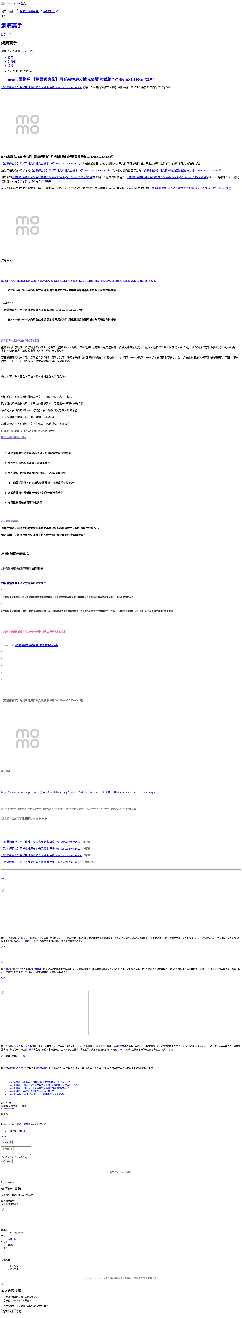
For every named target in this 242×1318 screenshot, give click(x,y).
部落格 (12, 61)
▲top (3, 1136)
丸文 (16, 1046)
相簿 (10, 57)
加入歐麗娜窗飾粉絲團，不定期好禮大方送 (36, 645)
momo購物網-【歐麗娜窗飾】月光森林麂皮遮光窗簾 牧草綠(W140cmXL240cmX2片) (81, 79)
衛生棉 (9, 1067)
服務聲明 (152, 1278)
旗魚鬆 (119, 1046)
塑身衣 (4, 947)
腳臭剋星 (25, 938)
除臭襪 (9, 938)
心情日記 (28, 51)
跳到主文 (6, 34)
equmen (19, 968)
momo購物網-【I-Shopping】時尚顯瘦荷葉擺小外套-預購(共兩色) (38, 1088)
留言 (33, 1124)
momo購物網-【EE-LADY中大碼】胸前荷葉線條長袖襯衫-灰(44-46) (39, 1082)
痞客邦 (27, 1124)
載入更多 (7, 1142)
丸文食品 (27, 1046)
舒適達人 (20, 1067)
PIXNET (96, 1278)
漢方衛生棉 (41, 1067)
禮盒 (23, 1055)
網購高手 (11, 26)
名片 (10, 65)
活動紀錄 (23, 1131)
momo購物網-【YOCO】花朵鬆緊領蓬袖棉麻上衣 (31, 1091)
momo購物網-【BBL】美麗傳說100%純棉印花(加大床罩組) (36, 1094)
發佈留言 (7, 1161)
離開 (19, 1311)
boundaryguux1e (9, 1108)
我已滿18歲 (8, 1311)
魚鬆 (3, 978)
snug (3, 878)
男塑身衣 (39, 968)
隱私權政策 (139, 1278)
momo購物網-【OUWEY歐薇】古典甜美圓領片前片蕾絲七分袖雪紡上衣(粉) (43, 1085)
